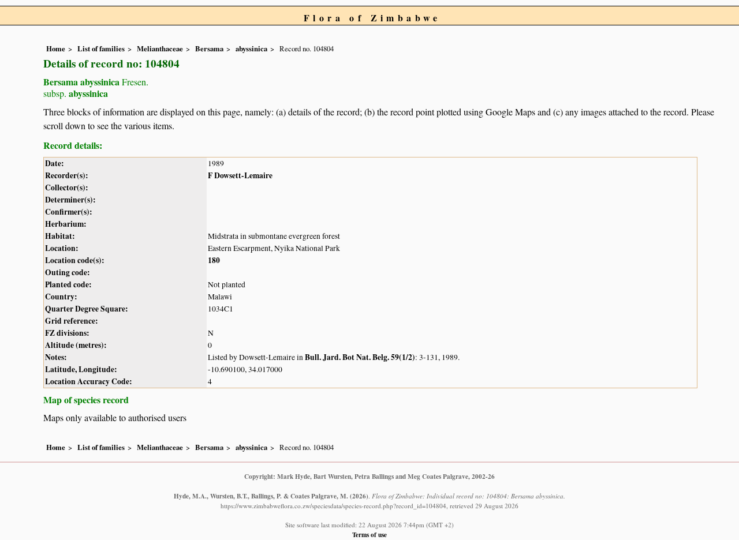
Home (55, 48)
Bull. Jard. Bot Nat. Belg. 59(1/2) (360, 357)
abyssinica (251, 48)
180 (214, 260)
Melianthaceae (160, 48)
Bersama (209, 48)
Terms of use (369, 534)
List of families (101, 48)
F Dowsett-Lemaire (240, 175)
